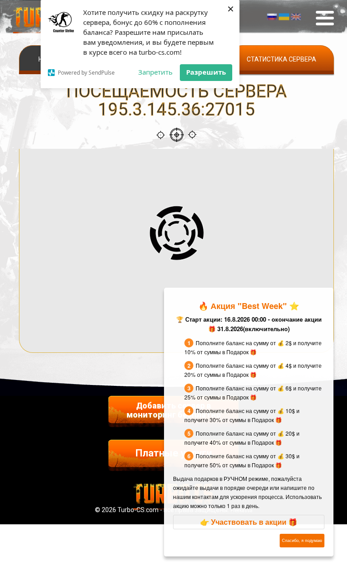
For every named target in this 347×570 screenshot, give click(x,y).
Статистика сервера (281, 59)
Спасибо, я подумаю (302, 540)
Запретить (155, 71)
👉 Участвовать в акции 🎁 (248, 522)
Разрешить (206, 71)
